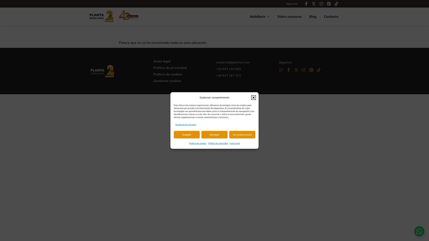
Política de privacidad (218, 143)
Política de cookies (197, 143)
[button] (253, 97)
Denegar (214, 134)
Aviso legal (235, 143)
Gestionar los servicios (185, 124)
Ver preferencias (242, 134)
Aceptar (186, 134)
